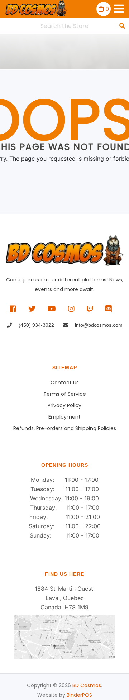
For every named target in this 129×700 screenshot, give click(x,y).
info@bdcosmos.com (98, 325)
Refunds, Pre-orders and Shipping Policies (64, 428)
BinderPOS (79, 695)
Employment (64, 416)
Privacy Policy (64, 405)
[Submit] (122, 25)
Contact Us (65, 382)
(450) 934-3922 (35, 325)
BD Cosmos (86, 685)
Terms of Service (64, 394)
